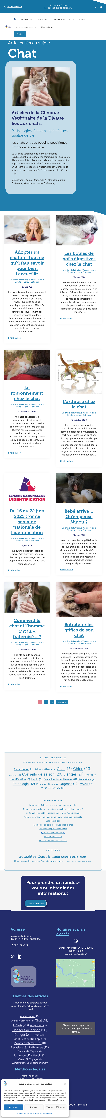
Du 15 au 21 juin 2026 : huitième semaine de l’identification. (53, 813)
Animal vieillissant (45, 769)
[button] (65, 1084)
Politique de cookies (24, 1113)
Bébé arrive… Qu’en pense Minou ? (79, 516)
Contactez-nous (36, 903)
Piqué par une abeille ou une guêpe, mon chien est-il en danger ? (53, 809)
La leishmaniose (53, 821)
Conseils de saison (42, 774)
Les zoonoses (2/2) (53, 836)
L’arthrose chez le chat (79, 404)
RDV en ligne (47, 27)
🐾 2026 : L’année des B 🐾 (53, 832)
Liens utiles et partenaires (25, 27)
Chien (82, 768)
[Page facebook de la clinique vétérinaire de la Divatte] (13, 956)
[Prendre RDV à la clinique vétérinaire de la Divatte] (101, 6)
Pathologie (24, 784)
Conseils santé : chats (73, 856)
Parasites (87, 779)
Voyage (58, 788)
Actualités (83, 19)
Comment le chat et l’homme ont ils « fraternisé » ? (27, 628)
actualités (28, 856)
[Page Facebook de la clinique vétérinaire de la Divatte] (96, 6)
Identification (20, 779)
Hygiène (90, 775)
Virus (46, 787)
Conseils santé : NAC (73, 861)
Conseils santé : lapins (52, 861)
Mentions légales (30, 1075)
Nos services (26, 19)
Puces (41, 784)
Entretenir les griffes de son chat (79, 630)
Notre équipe (43, 19)
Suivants (62, 702)
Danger (74, 774)
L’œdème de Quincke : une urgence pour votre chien (53, 805)
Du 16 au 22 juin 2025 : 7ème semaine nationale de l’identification (27, 521)
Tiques (53, 784)
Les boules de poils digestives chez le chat (79, 259)
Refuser (34, 1107)
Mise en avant (86, 861)
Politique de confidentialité (42, 1113)
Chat (64, 769)
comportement (15, 775)
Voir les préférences (55, 1107)
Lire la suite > (14, 338)
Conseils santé (49, 857)
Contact (20, 34)
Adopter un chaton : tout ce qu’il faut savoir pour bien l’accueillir (27, 263)
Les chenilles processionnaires (53, 828)
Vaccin (86, 784)
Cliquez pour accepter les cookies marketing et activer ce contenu (76, 1028)
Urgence (69, 784)
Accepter (13, 1107)
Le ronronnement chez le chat (27, 393)
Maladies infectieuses (60, 779)
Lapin (37, 779)
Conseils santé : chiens (27, 861)
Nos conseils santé (62, 19)
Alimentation (23, 769)
